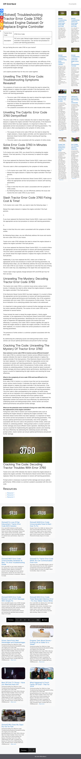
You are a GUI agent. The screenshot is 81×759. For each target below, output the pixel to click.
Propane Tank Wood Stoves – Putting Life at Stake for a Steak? (41, 642)
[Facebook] (1, 10)
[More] (1, 28)
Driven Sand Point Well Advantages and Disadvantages (13, 641)
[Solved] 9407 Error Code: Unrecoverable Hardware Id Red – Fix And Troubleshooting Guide (13, 561)
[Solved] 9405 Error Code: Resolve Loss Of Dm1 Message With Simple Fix (13, 599)
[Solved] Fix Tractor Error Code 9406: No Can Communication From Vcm (41, 560)
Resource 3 (10, 497)
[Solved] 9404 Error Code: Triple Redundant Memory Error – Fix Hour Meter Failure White (41, 599)
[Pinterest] (1, 17)
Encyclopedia (72, 4)
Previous (10, 620)
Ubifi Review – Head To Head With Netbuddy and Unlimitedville (75, 99)
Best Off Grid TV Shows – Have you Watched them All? (13, 683)
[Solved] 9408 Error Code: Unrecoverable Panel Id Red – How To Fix (41, 524)
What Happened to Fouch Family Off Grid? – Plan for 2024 (39, 684)
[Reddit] (1, 21)
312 (38, 620)
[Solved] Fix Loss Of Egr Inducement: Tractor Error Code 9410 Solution (11, 524)
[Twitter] (1, 14)
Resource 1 (10, 493)
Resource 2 (10, 495)
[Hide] (0, 31)
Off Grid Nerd (9, 4)
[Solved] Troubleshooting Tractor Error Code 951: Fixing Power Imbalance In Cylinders (62, 59)
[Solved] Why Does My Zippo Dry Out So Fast (12, 726)
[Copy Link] (1, 24)
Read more (13, 660)
